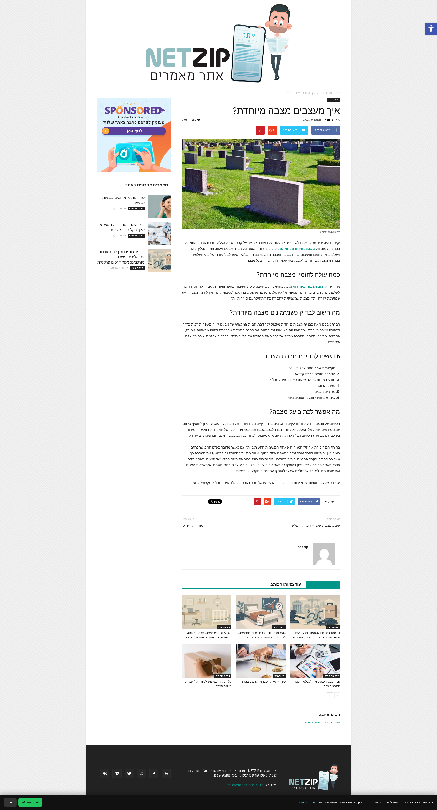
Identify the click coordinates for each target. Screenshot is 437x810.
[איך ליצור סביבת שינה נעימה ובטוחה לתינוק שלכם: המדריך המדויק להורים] (206, 612)
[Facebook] (153, 773)
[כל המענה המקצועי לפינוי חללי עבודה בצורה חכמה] (206, 661)
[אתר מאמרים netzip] (218, 43)
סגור (10, 802)
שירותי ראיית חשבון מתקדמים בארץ (264, 681)
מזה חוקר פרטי (192, 525)
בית (338, 93)
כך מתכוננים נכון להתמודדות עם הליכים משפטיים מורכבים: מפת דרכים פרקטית (121, 256)
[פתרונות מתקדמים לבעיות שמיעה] (159, 206)
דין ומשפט (279, 675)
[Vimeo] (117, 773)
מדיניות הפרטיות (304, 802)
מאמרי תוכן (333, 99)
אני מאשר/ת (30, 802)
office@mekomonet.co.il (244, 785)
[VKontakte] (104, 773)
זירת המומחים (332, 675)
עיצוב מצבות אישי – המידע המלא (316, 525)
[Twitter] (129, 773)
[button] (431, 29)
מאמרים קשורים (320, 584)
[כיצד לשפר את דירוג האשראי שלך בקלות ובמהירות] (159, 233)
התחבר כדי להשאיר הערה (322, 722)
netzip (329, 119)
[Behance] (166, 773)
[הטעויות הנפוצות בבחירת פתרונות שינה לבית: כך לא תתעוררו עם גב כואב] (261, 612)
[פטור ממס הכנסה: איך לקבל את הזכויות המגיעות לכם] (315, 661)
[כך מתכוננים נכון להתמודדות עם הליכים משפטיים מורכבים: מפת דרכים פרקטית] (315, 612)
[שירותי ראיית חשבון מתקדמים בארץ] (261, 661)
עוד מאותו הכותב (285, 584)
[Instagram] (141, 773)
